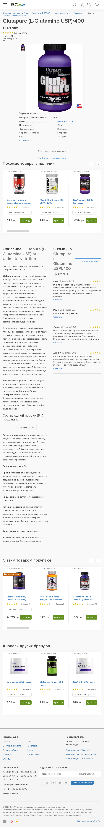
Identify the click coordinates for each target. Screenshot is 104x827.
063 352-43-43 (28, 776)
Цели (30, 750)
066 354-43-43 (10, 776)
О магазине (33, 745)
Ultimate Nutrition (65, 121)
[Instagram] (47, 783)
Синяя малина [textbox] (51, 213)
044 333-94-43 (28, 772)
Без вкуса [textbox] (17, 695)
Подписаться (86, 773)
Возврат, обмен (10, 750)
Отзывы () (8, 36)
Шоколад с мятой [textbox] (20, 609)
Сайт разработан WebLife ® (89, 821)
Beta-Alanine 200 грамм (19, 682)
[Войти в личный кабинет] (82, 4)
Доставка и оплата (12, 745)
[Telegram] (66, 783)
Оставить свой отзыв (82, 782)
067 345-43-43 (10, 779)
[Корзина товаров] (97, 4)
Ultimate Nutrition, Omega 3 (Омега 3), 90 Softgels (83, 599)
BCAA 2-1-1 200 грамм (83, 682)
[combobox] (19, 213)
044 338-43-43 (10, 772)
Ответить (57, 300)
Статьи (6, 741)
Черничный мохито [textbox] (20, 213)
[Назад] (91, 163)
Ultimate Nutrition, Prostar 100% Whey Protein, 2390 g (16, 599)
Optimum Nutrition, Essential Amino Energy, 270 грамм (19, 203)
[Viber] (60, 783)
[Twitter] (53, 783)
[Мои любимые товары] (89, 4)
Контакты (7, 754)
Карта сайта (33, 754)
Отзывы (7, 758)
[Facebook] (41, 783)
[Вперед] (98, 163)
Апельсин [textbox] (82, 213)
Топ (29, 741)
